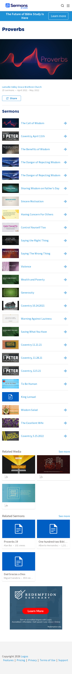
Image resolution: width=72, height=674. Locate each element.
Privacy (32, 660)
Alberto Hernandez (48, 545)
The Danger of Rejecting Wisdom (40, 162)
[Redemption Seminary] (36, 608)
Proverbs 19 (11, 541)
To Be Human (29, 383)
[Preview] (65, 123)
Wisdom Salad (29, 410)
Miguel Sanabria (12, 577)
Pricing (21, 660)
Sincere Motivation (32, 201)
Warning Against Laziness (36, 318)
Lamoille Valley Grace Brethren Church (22, 86)
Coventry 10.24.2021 (33, 305)
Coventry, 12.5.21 (31, 370)
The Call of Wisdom (32, 123)
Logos (24, 656)
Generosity (27, 292)
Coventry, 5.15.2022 (32, 436)
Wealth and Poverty (33, 279)
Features (8, 660)
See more (64, 451)
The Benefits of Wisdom (35, 149)
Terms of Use (47, 660)
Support (63, 660)
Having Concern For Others (37, 214)
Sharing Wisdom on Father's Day (40, 188)
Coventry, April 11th (33, 136)
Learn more (58, 16)
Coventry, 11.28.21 (31, 357)
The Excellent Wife (32, 423)
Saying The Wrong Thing (35, 253)
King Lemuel (28, 397)
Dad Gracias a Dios (14, 574)
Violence (26, 266)
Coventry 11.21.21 (31, 344)
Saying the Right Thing (35, 240)
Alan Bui (8, 545)
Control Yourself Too (33, 227)
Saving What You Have (34, 331)
